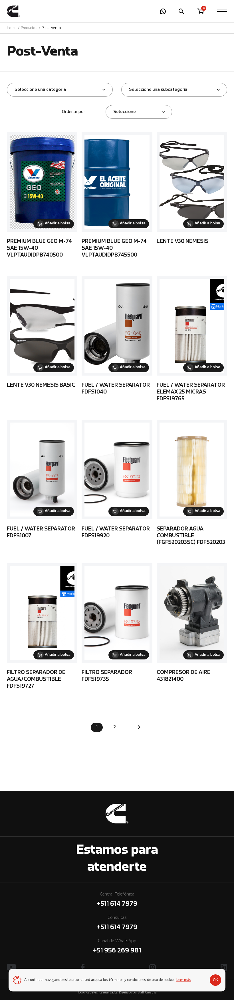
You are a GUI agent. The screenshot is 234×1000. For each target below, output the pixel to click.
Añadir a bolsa (57, 223)
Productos (29, 28)
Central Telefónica (117, 899)
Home (12, 28)
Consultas (117, 923)
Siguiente (139, 727)
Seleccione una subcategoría (158, 90)
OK (215, 980)
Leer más (183, 980)
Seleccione (124, 112)
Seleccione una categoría (40, 90)
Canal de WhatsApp (117, 946)
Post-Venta (51, 28)
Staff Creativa (147, 992)
